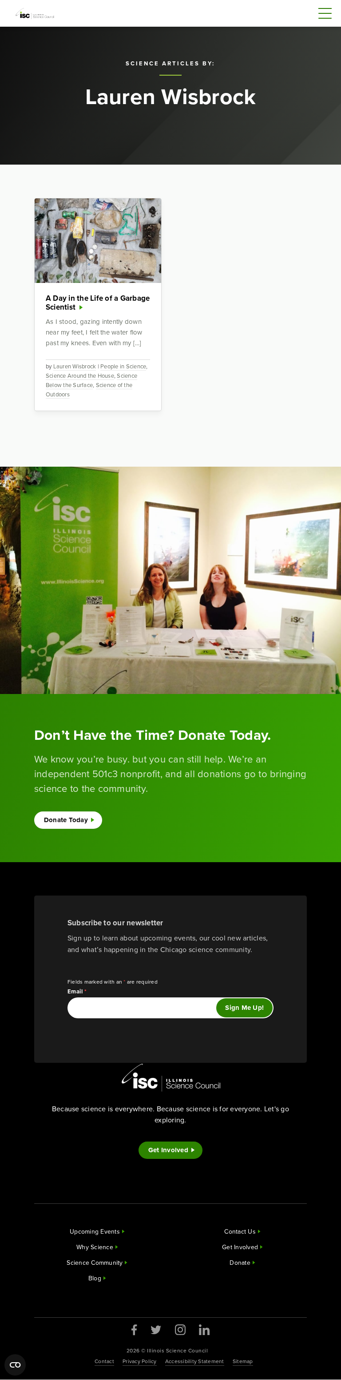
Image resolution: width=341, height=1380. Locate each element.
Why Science (94, 1247)
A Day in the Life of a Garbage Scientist (98, 303)
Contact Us (240, 1231)
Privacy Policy (140, 1361)
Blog (94, 1278)
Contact (104, 1361)
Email (77, 991)
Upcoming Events (95, 1231)
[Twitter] (156, 1329)
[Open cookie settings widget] (15, 1365)
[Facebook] (134, 1330)
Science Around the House (80, 375)
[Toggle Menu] (325, 13)
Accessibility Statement (194, 1361)
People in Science (123, 366)
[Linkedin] (204, 1329)
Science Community (95, 1262)
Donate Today (66, 820)
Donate (240, 1262)
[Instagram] (180, 1329)
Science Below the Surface (91, 380)
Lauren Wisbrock (74, 366)
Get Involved (168, 1150)
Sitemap (243, 1361)
